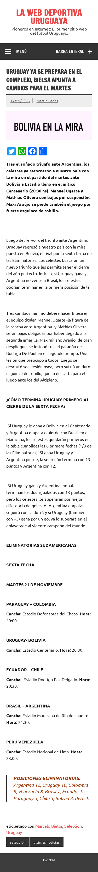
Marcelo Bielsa (48, 825)
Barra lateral (70, 51)
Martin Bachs (47, 100)
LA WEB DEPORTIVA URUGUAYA (49, 17)
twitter (49, 860)
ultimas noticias (46, 842)
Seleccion (73, 825)
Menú (21, 51)
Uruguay (14, 832)
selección (18, 842)
